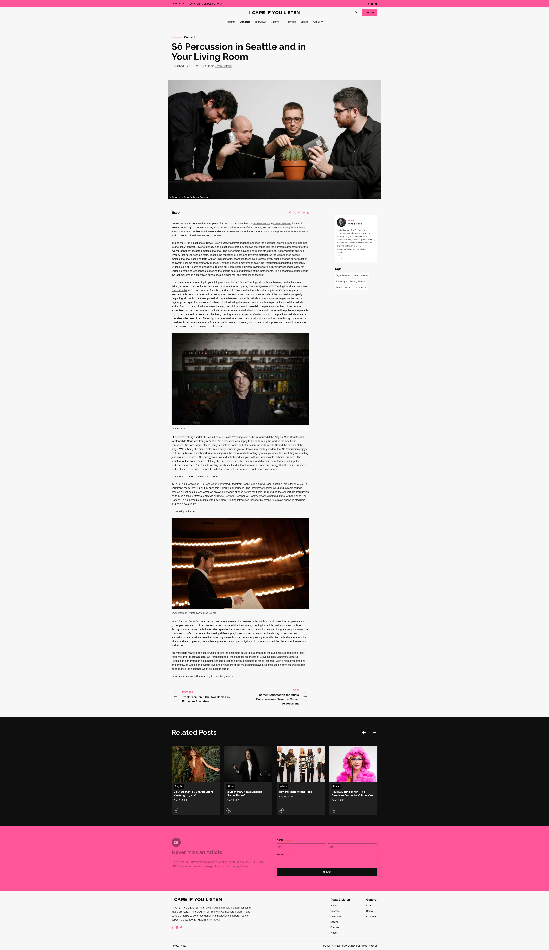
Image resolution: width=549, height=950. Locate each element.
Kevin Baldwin (223, 66)
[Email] (308, 212)
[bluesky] (376, 4)
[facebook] (368, 4)
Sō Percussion (261, 223)
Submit (327, 872)
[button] (369, 12)
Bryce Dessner (225, 496)
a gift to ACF (213, 919)
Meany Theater (282, 223)
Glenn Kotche (179, 290)
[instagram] (372, 4)
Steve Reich (360, 287)
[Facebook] (290, 212)
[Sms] (304, 212)
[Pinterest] (299, 212)
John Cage (341, 281)
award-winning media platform (223, 907)
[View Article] (196, 780)
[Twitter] (294, 212)
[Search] (356, 12)
